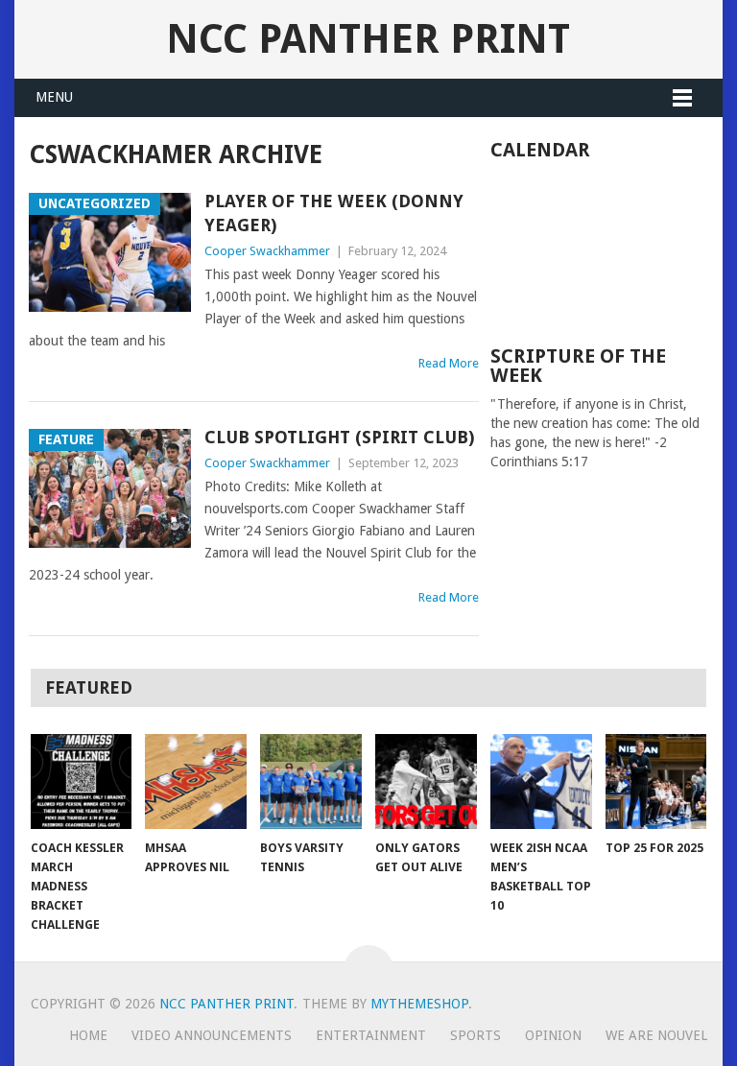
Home (88, 1035)
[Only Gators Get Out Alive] (426, 781)
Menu (54, 97)
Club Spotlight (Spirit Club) (339, 437)
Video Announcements (211, 1035)
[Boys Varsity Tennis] (311, 781)
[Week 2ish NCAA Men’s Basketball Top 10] (541, 781)
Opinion (553, 1035)
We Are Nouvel (656, 1035)
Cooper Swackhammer (267, 251)
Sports (475, 1035)
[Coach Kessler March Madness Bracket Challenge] (81, 781)
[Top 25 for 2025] (656, 781)
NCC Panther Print (368, 38)
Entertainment (371, 1035)
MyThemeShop (419, 1003)
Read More (448, 363)
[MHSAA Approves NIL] (196, 781)
